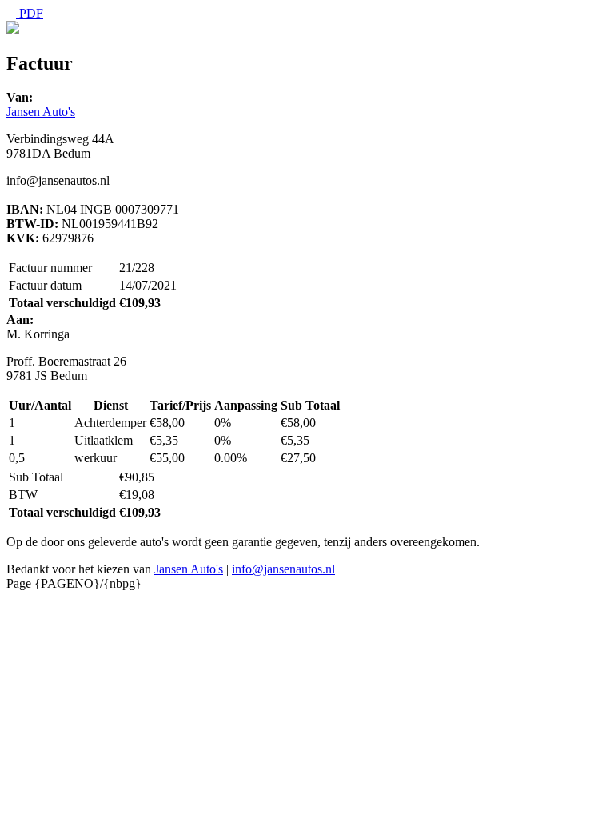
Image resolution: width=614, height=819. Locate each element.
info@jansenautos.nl (283, 569)
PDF (29, 13)
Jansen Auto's (40, 111)
